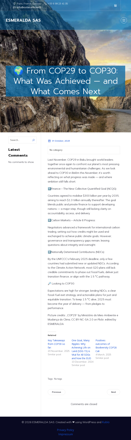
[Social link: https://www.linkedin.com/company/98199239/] (115, 5)
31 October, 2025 (61, 140)
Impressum (65, 434)
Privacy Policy (65, 430)
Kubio (106, 422)
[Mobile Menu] (124, 20)
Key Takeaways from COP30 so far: (56, 344)
